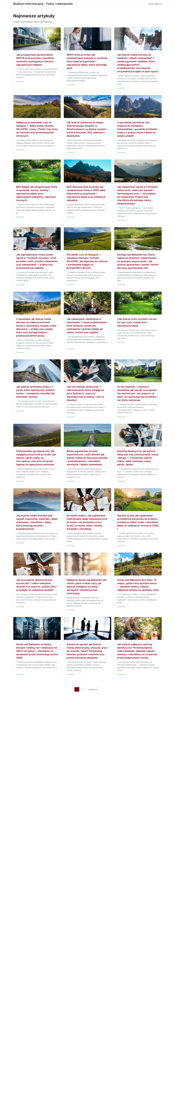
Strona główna (155, 4)
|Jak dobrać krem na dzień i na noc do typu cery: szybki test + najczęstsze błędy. (137, 322)
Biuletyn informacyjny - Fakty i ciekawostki (43, 3)
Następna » (93, 689)
